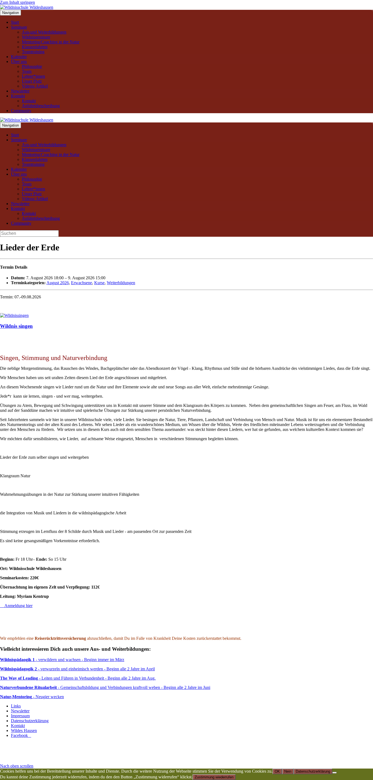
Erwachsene (81, 282)
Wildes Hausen (24, 730)
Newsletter (20, 91)
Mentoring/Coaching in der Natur (50, 42)
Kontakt (18, 96)
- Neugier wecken (32, 696)
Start (15, 22)
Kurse (99, 282)
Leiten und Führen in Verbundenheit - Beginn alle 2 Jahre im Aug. (78, 678)
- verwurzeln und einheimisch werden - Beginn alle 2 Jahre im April (77, 669)
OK (277, 771)
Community (21, 110)
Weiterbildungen (121, 282)
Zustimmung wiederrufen (214, 777)
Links (16, 706)
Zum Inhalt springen (17, 2)
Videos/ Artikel (35, 86)
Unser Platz (32, 81)
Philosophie (32, 66)
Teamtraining (33, 51)
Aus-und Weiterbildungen (44, 32)
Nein (287, 771)
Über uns (19, 61)
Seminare (19, 27)
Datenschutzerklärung (30, 720)
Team (26, 71)
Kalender (19, 56)
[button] (16, 766)
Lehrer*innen (33, 76)
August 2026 (57, 282)
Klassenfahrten (35, 46)
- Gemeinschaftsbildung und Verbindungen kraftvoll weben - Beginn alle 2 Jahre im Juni (105, 687)
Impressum (20, 715)
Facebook (21, 735)
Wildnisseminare (36, 37)
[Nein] (334, 772)
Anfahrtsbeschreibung (41, 105)
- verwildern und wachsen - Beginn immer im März (62, 659)
